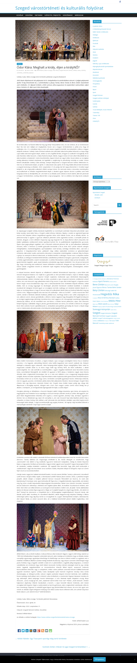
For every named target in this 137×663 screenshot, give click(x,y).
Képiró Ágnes (96, 301)
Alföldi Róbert (40, 70)
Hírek (94, 52)
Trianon (107, 320)
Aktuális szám (99, 195)
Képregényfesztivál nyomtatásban (103, 66)
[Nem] (135, 659)
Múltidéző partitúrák (99, 78)
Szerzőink (29, 15)
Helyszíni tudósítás (98, 49)
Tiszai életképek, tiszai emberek (102, 110)
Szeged (96, 312)
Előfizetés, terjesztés (53, 15)
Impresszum (79, 15)
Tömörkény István (104, 323)
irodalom (95, 298)
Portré (95, 87)
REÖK (119, 306)
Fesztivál (95, 43)
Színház (20, 64)
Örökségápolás (97, 81)
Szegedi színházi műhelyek (101, 98)
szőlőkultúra (100, 321)
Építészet (95, 40)
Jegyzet (95, 61)
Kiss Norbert (110, 298)
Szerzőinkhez (68, 15)
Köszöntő (96, 75)
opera (104, 306)
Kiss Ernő (101, 298)
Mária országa (48, 70)
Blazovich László (109, 285)
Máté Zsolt (95, 304)
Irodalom (95, 58)
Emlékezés (96, 38)
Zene (94, 118)
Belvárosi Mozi (113, 281)
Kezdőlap (19, 15)
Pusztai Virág (109, 306)
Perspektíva (96, 84)
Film (94, 46)
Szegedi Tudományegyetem (105, 318)
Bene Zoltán (30, 70)
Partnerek (38, 15)
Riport (94, 89)
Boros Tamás (107, 287)
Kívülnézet (96, 72)
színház (95, 320)
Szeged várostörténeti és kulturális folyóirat (59, 8)
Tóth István (112, 320)
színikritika (19, 73)
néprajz (100, 306)
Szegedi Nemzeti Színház (65, 70)
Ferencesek (96, 295)
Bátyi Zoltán (99, 290)
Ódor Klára (56, 70)
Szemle (95, 104)
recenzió (115, 306)
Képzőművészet (97, 69)
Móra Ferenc (111, 304)
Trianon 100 (96, 115)
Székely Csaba (76, 70)
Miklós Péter (115, 300)
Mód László (102, 304)
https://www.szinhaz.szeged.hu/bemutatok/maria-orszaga (56, 617)
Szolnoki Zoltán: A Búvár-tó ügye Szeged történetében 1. (66, 647)
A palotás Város (97, 26)
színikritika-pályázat (28, 73)
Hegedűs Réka (110, 294)
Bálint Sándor (116, 287)
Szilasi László (117, 318)
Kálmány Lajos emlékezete (101, 63)
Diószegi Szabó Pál (110, 290)
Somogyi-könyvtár (101, 309)
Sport (94, 92)
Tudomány (96, 112)
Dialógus (95, 35)
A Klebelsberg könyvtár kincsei (102, 29)
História (95, 55)
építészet (111, 323)
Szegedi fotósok (98, 95)
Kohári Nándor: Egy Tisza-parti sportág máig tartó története (40, 638)
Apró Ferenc (103, 281)
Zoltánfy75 (96, 121)
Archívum (97, 198)
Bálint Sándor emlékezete (100, 32)
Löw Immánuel (104, 301)
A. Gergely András (97, 279)
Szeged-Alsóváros (105, 313)
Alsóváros (104, 279)
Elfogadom (99, 659)
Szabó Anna (113, 309)
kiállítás (117, 298)
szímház (83, 70)
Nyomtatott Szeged (99, 192)
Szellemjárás (96, 101)
